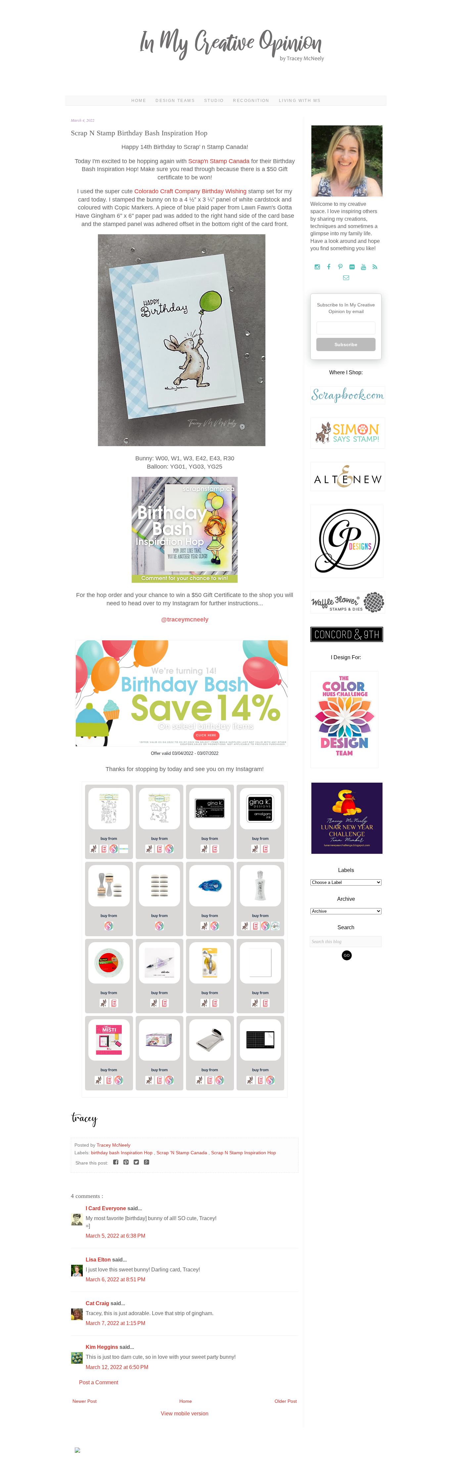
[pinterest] (341, 267)
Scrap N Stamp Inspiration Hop (243, 1152)
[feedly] (375, 267)
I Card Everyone (106, 1208)
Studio (214, 100)
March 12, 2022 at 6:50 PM (117, 1367)
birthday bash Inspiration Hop (122, 1152)
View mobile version (184, 1413)
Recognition (251, 100)
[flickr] (352, 267)
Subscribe (346, 344)
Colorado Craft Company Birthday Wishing (190, 191)
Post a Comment (98, 1382)
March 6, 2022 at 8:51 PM (115, 1279)
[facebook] (329, 267)
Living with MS (300, 100)
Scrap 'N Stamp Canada (182, 1152)
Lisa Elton (99, 1259)
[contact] (346, 278)
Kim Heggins (102, 1347)
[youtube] (364, 267)
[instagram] (318, 267)
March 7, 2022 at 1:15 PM (115, 1323)
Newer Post (84, 1401)
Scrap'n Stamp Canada (218, 161)
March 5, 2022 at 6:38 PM (115, 1236)
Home (139, 100)
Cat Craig (98, 1303)
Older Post (286, 1401)
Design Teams (175, 100)
